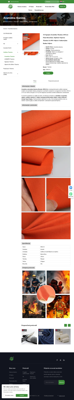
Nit (4, 43)
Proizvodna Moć (49, 6)
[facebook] (57, 360)
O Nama (31, 6)
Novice (30, 10)
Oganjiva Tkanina (9, 61)
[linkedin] (64, 360)
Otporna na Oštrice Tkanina (11, 64)
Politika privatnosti (48, 395)
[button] (65, 325)
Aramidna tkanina (33, 21)
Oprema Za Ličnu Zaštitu (7, 73)
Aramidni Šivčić (7, 48)
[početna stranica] (10, 6)
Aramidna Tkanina (9, 56)
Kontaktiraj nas (39, 10)
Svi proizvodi (7, 33)
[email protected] (14, 1)
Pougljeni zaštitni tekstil (7, 38)
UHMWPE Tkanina (9, 59)
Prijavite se (61, 382)
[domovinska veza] (11, 358)
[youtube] (61, 360)
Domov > (5, 28)
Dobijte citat (62, 6)
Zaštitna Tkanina (23, 21)
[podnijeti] (57, 2)
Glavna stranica (22, 6)
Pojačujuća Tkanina (8, 68)
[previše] (23, 53)
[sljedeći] (39, 53)
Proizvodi (38, 6)
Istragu (48, 73)
